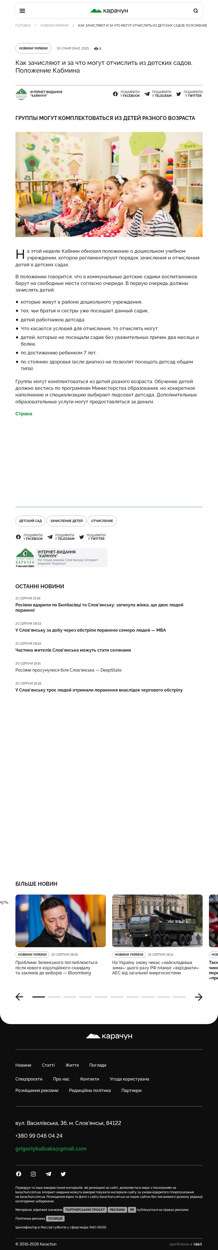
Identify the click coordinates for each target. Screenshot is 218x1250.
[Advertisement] (109, 459)
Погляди (97, 1065)
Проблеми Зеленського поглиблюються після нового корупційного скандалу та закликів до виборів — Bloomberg (56, 967)
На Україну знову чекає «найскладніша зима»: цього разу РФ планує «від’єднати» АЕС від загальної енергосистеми (155, 967)
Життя (72, 1065)
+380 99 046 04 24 (39, 1136)
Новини (23, 1065)
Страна (23, 413)
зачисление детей (66, 521)
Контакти (89, 1079)
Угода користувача (129, 1079)
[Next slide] (197, 997)
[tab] (38, 997)
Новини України (54, 25)
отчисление (102, 521)
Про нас (61, 1079)
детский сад (30, 521)
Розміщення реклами (36, 1090)
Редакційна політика (90, 1090)
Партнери (131, 1090)
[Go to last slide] (21, 997)
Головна (23, 25)
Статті (48, 1065)
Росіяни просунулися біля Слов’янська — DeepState (68, 670)
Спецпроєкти (29, 1079)
